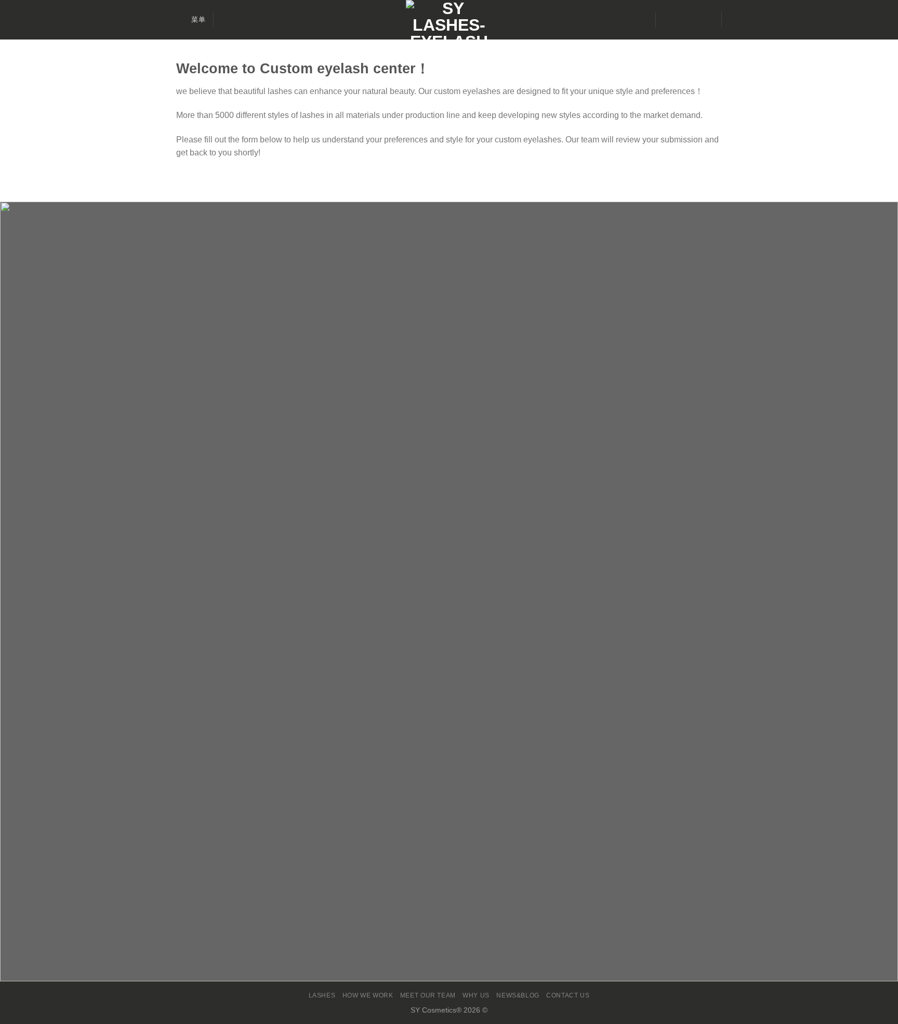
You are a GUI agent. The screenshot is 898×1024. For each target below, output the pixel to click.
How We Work (367, 995)
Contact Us (567, 995)
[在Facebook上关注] (666, 19)
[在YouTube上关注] (707, 19)
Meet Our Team (428, 995)
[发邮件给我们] (693, 19)
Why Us (476, 995)
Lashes (322, 995)
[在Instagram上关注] (680, 19)
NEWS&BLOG (517, 995)
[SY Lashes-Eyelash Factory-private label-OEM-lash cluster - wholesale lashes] (449, 20)
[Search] (225, 20)
